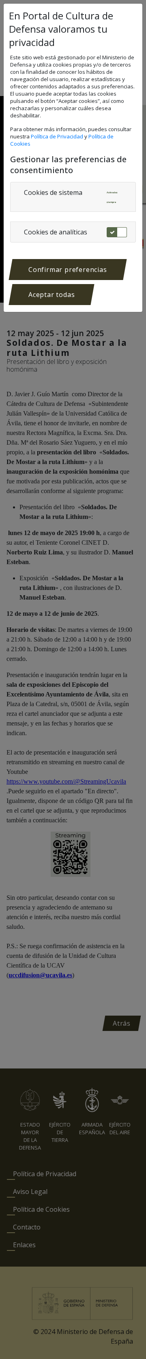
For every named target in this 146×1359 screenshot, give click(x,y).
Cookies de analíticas (55, 232)
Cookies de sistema (53, 192)
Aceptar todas (51, 294)
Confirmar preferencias (67, 269)
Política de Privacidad (57, 136)
